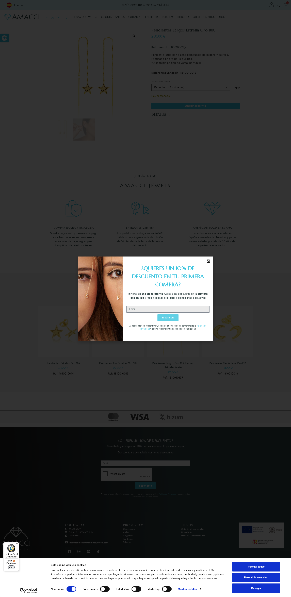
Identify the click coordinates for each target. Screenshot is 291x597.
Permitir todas (256, 566)
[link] (28, 590)
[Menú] (17, 544)
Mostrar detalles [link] (187, 589)
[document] (145, 298)
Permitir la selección (256, 577)
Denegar (256, 588)
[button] (208, 261)
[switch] (105, 589)
